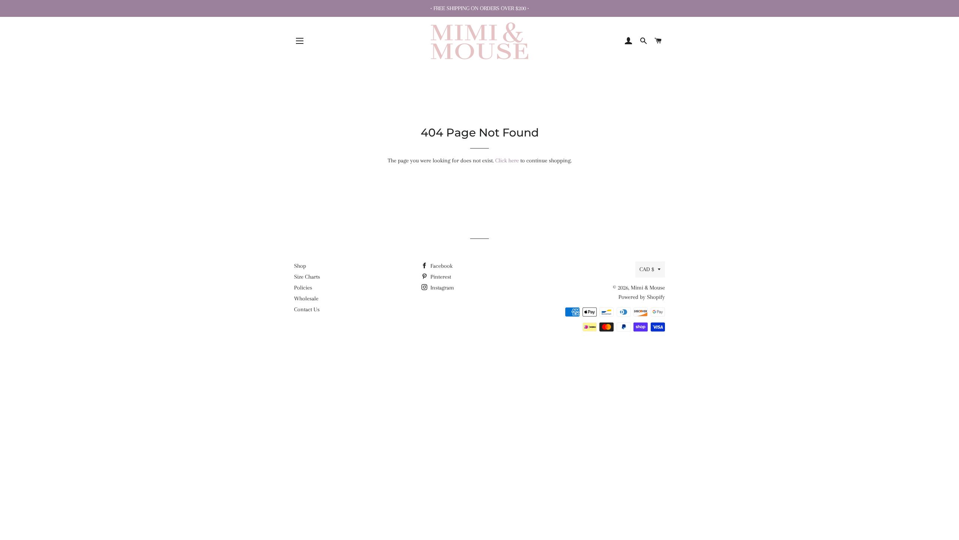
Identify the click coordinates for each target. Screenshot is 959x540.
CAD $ (646, 269)
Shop (300, 265)
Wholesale (306, 298)
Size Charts (307, 276)
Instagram (441, 287)
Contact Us (307, 309)
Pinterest (440, 276)
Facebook (441, 265)
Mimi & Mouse (648, 287)
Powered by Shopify (641, 297)
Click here (507, 160)
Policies (303, 287)
